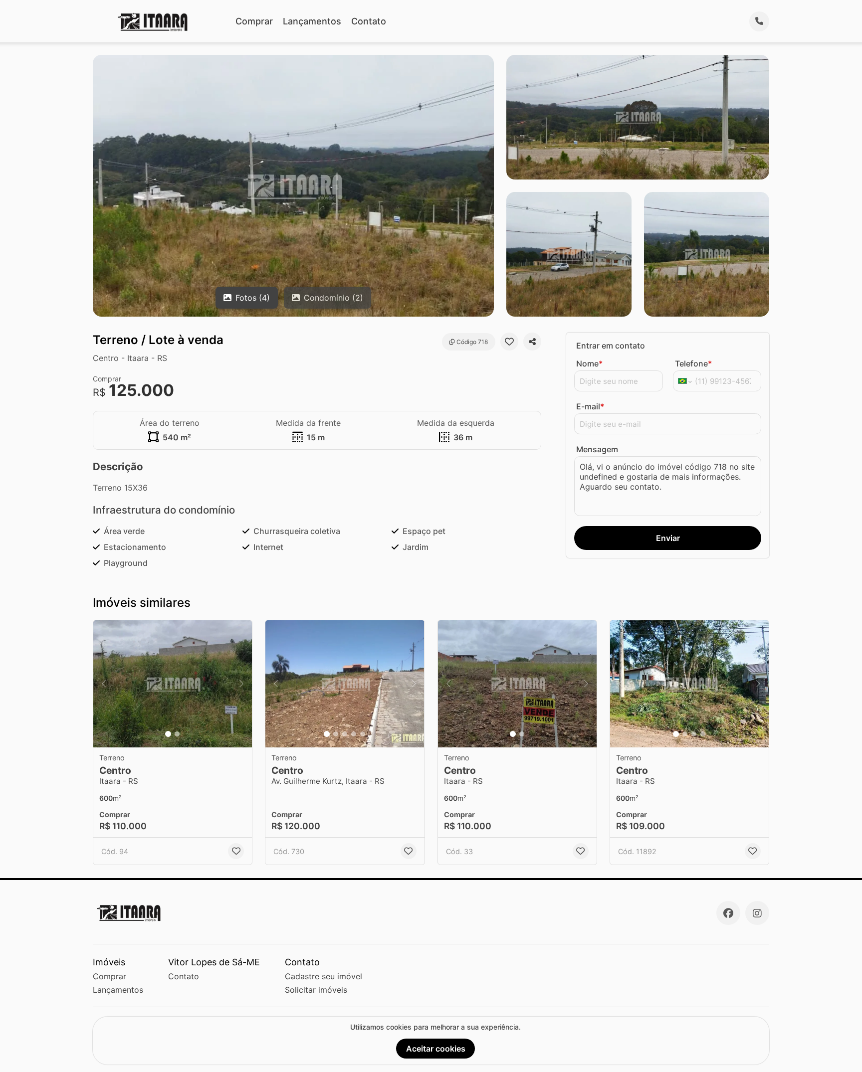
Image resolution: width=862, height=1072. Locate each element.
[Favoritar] (509, 342)
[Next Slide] (241, 683)
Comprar (254, 21)
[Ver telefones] (759, 21)
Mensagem (597, 449)
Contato (368, 21)
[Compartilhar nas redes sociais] (532, 342)
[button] (172, 683)
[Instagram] (757, 913)
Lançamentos (312, 21)
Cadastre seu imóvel (323, 976)
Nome (589, 363)
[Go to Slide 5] (362, 733)
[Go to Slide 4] (353, 733)
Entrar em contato (610, 346)
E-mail (590, 406)
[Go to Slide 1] (168, 734)
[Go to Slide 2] (177, 733)
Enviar (668, 538)
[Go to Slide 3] (344, 733)
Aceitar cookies (435, 1049)
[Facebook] (728, 913)
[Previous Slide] (103, 683)
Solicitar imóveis (316, 990)
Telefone (693, 363)
